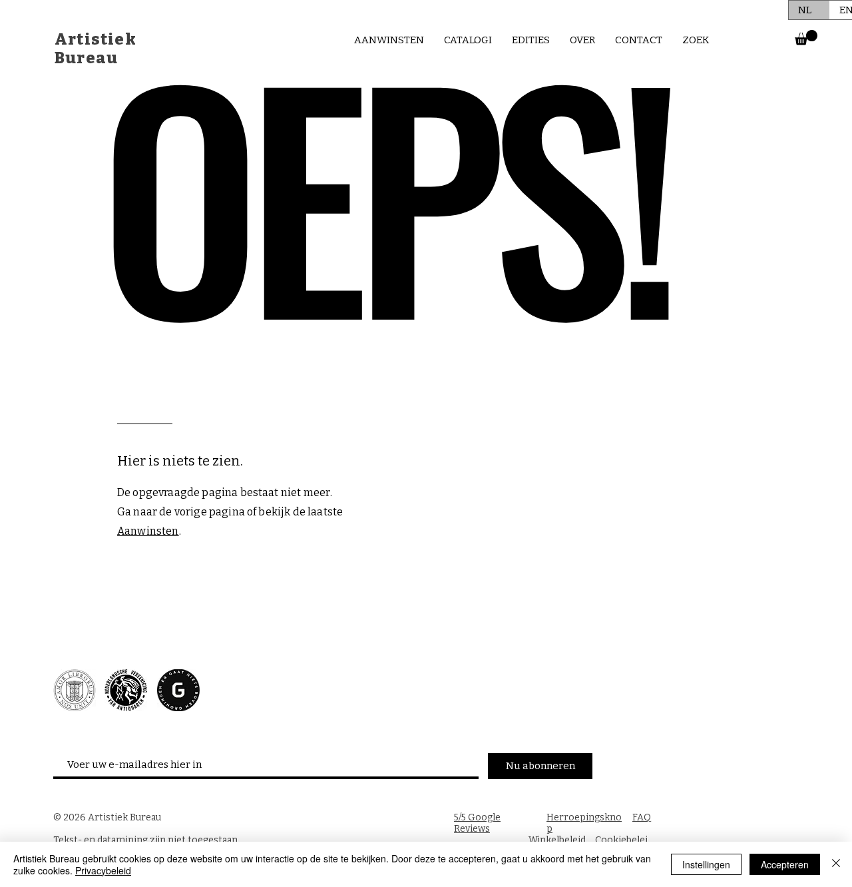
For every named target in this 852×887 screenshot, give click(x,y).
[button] (806, 37)
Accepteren (785, 864)
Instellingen (706, 864)
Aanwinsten (148, 531)
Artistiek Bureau (95, 48)
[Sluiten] (836, 864)
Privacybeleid (103, 870)
